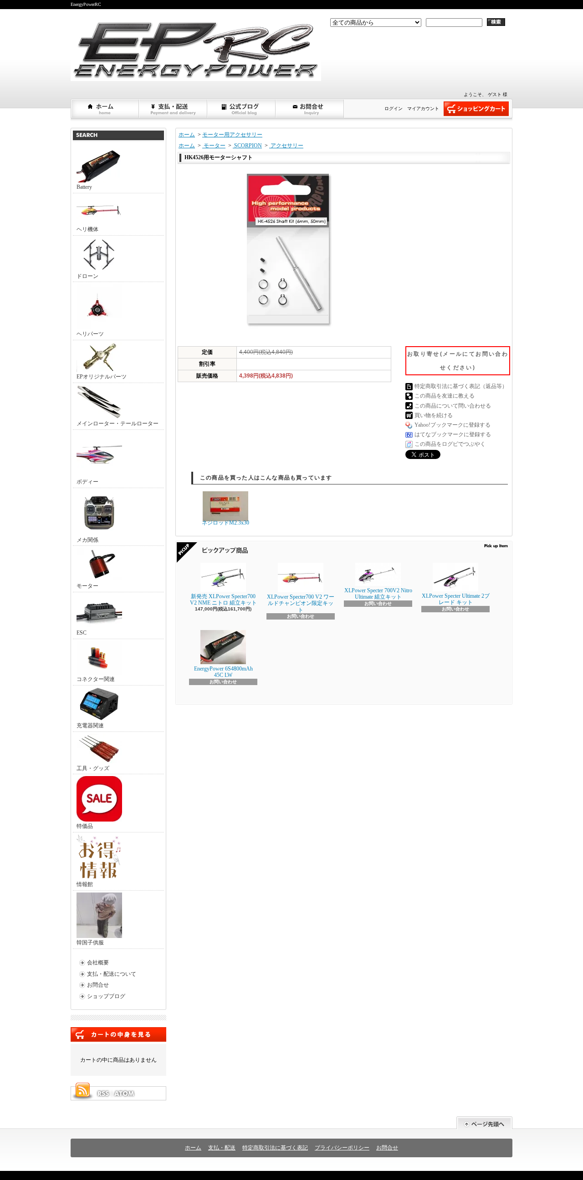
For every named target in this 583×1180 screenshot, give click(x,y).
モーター (87, 586)
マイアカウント (423, 108)
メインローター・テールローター (118, 423)
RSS (103, 1093)
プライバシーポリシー (342, 1148)
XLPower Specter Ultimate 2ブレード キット (456, 599)
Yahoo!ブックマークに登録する (452, 425)
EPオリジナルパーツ (102, 376)
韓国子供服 (90, 942)
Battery (84, 187)
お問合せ (310, 108)
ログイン (393, 108)
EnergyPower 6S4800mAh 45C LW (223, 672)
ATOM (125, 1093)
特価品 (85, 826)
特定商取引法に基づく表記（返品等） (460, 386)
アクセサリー (286, 145)
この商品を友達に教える (444, 396)
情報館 (85, 884)
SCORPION (247, 145)
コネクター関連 (96, 679)
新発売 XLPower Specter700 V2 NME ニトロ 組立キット (223, 599)
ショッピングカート (476, 108)
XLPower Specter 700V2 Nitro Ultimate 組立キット (378, 593)
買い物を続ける (433, 415)
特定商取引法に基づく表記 (275, 1148)
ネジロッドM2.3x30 (225, 522)
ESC (82, 633)
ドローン (87, 276)
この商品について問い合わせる (452, 406)
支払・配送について (173, 108)
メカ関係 (87, 540)
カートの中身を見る (118, 1034)
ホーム (105, 108)
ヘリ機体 (87, 229)
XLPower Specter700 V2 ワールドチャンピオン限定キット (300, 603)
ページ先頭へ (484, 1123)
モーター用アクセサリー (232, 134)
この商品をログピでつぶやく (450, 444)
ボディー (87, 482)
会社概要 (98, 962)
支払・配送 (221, 1148)
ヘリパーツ (90, 334)
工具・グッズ (93, 768)
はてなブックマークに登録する (452, 434)
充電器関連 (90, 725)
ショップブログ (242, 108)
